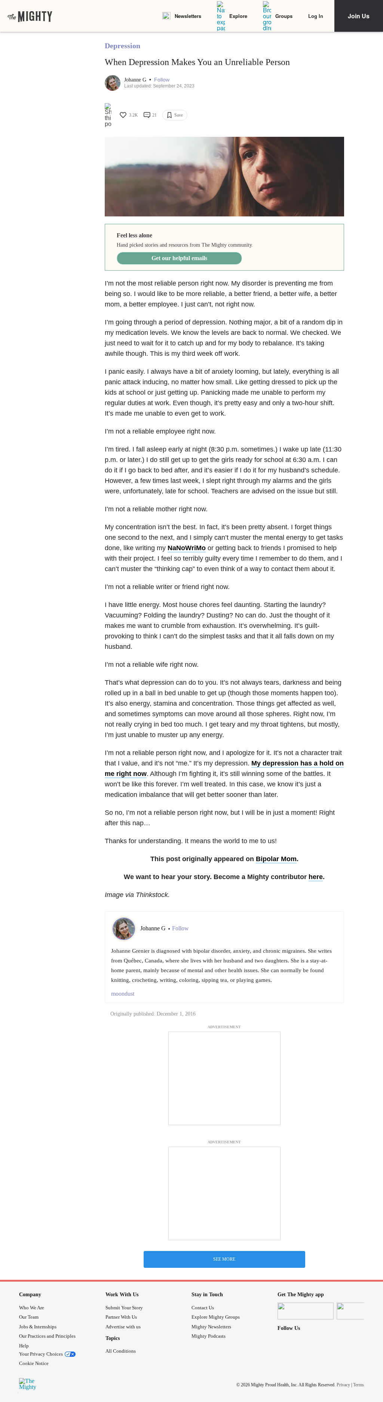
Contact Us (203, 1307)
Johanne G (136, 80)
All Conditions (120, 1351)
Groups (283, 15)
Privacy (343, 1384)
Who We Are (31, 1307)
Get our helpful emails (179, 258)
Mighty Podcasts (209, 1336)
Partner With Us (121, 1317)
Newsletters (188, 15)
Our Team (29, 1317)
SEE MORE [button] (224, 1259)
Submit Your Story (124, 1307)
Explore (238, 15)
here (316, 877)
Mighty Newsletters (211, 1326)
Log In (315, 15)
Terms (358, 1384)
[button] (161, 80)
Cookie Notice (34, 1363)
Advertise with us (123, 1326)
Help (24, 1346)
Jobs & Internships (37, 1326)
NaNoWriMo (187, 548)
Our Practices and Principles (47, 1336)
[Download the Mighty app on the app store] (306, 1311)
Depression (122, 45)
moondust (122, 993)
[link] (29, 16)
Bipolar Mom (276, 859)
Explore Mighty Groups (216, 1317)
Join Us (359, 16)
